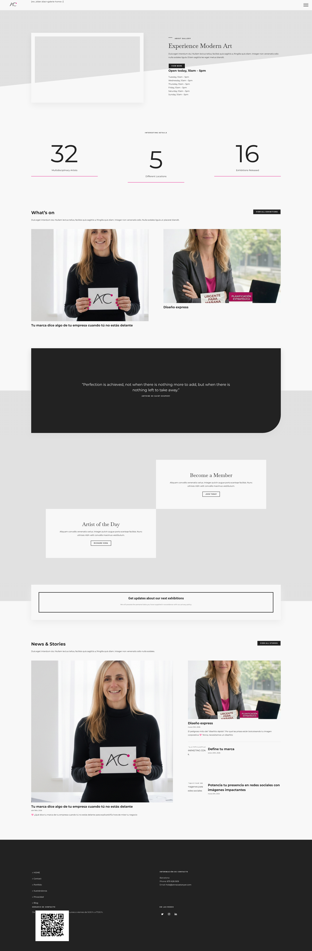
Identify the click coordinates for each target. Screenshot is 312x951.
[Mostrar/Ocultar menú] (306, 4)
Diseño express (175, 307)
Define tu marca (221, 749)
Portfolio (38, 885)
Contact (37, 878)
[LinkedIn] (175, 914)
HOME (37, 872)
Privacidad (39, 897)
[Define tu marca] (196, 763)
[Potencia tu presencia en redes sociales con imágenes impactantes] (196, 798)
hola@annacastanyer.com (178, 885)
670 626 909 (173, 881)
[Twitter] (162, 914)
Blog (36, 903)
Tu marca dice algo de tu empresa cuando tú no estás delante (82, 325)
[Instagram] (169, 914)
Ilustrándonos (40, 891)
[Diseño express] (222, 266)
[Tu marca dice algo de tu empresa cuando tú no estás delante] (90, 275)
